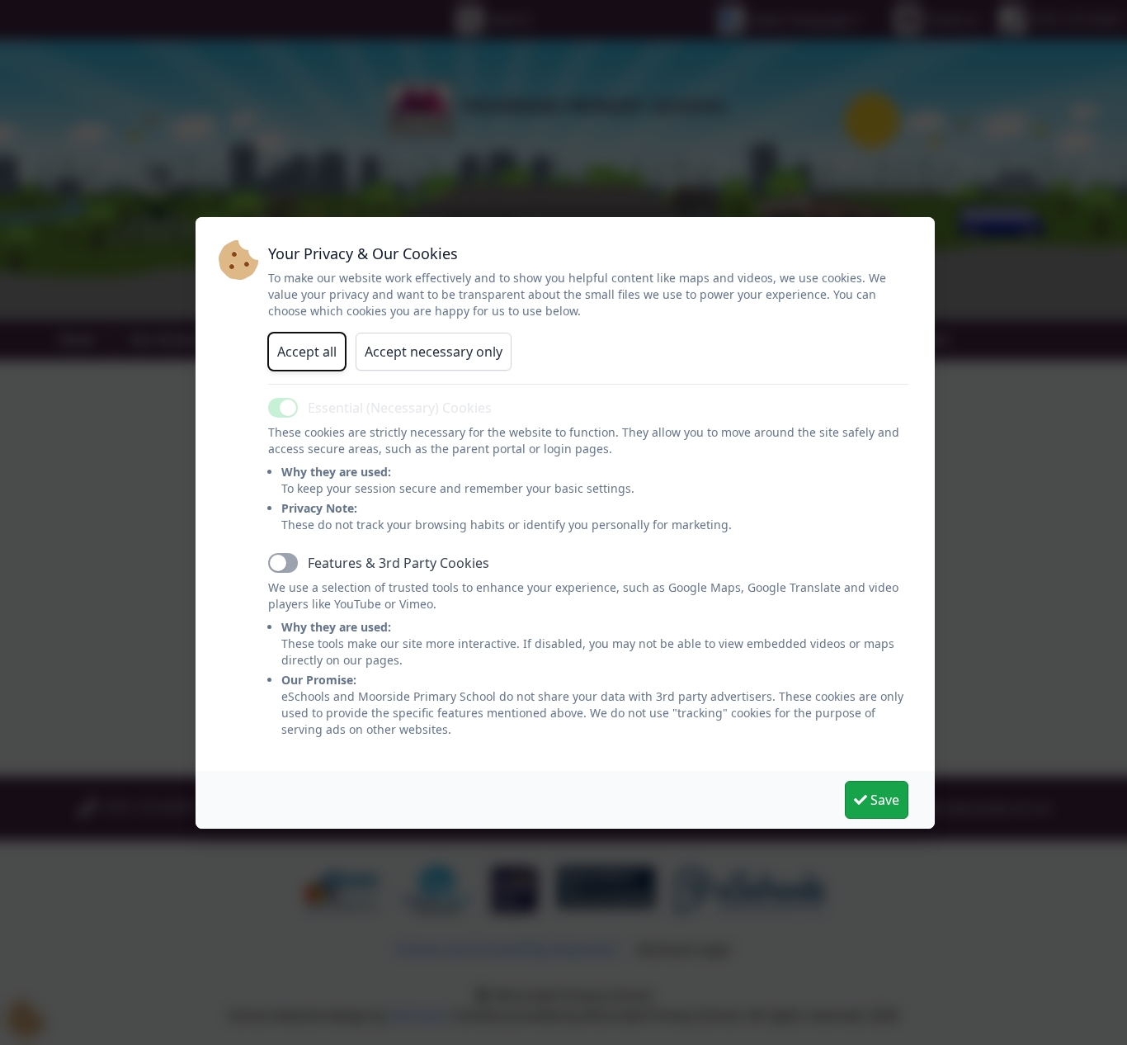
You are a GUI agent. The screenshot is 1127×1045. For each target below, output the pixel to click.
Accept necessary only (433, 352)
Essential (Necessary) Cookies (400, 408)
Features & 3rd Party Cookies (398, 563)
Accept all (307, 352)
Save (883, 800)
